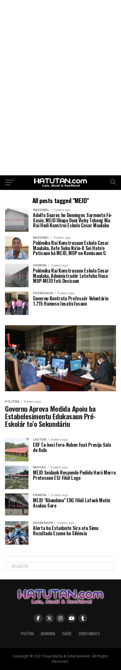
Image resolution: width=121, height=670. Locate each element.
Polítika (27, 633)
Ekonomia (48, 633)
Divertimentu (89, 633)
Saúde (67, 633)
